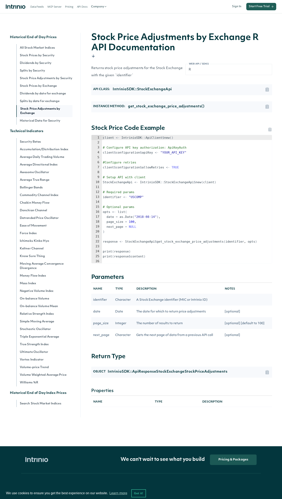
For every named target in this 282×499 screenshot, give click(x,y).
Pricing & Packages (233, 459)
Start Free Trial (259, 6)
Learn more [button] (118, 493)
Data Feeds (37, 6)
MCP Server (54, 6)
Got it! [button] (138, 493)
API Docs (82, 6)
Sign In (236, 6)
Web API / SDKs (199, 64)
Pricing (69, 6)
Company (97, 6)
